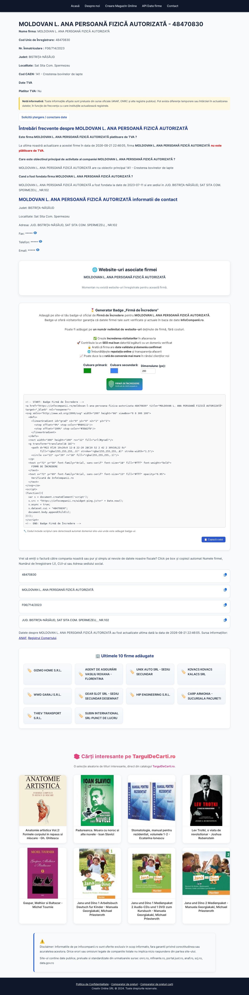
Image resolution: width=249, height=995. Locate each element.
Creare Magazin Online (121, 6)
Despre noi (92, 6)
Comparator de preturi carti (156, 984)
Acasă (75, 6)
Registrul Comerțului (42, 638)
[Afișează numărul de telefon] (40, 241)
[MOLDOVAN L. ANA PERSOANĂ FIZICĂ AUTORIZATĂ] (124, 389)
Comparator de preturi (124, 984)
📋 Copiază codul (213, 539)
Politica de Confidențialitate (92, 984)
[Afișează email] (37, 250)
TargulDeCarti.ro (164, 766)
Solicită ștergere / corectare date (44, 117)
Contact (172, 6)
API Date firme (152, 6)
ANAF (22, 638)
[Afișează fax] (35, 233)
